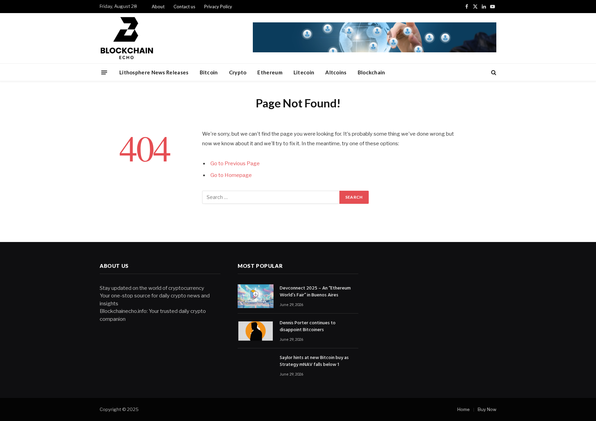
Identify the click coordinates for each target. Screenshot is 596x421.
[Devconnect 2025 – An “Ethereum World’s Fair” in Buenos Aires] (256, 296)
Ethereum (269, 72)
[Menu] (104, 72)
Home (463, 409)
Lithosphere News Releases (154, 72)
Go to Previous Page (235, 163)
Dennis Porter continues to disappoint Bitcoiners (308, 327)
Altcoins (335, 72)
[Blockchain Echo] (176, 38)
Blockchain (371, 72)
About (158, 6)
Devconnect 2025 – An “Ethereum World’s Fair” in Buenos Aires (315, 292)
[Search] (493, 72)
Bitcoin (209, 72)
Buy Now (487, 409)
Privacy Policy (218, 6)
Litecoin (304, 72)
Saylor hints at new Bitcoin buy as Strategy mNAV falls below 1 (314, 361)
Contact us (184, 6)
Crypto (238, 72)
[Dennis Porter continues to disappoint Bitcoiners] (256, 331)
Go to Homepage (231, 175)
